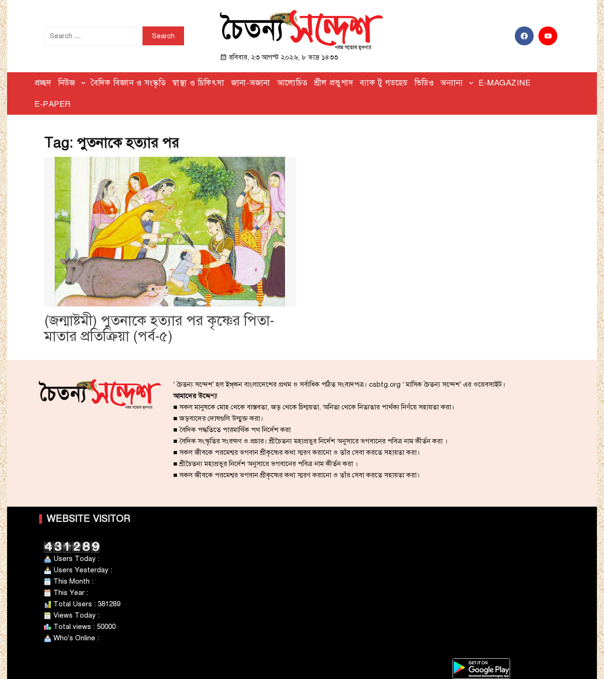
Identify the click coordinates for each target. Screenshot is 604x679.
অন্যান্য (451, 83)
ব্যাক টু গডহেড (384, 83)
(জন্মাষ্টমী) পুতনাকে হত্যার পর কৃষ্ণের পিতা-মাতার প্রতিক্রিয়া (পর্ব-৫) (159, 329)
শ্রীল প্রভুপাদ (333, 83)
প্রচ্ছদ (42, 83)
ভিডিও (424, 83)
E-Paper (52, 104)
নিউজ (67, 83)
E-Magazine (504, 83)
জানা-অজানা (250, 83)
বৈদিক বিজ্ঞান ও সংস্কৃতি (128, 83)
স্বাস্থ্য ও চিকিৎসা (198, 83)
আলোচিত (292, 83)
